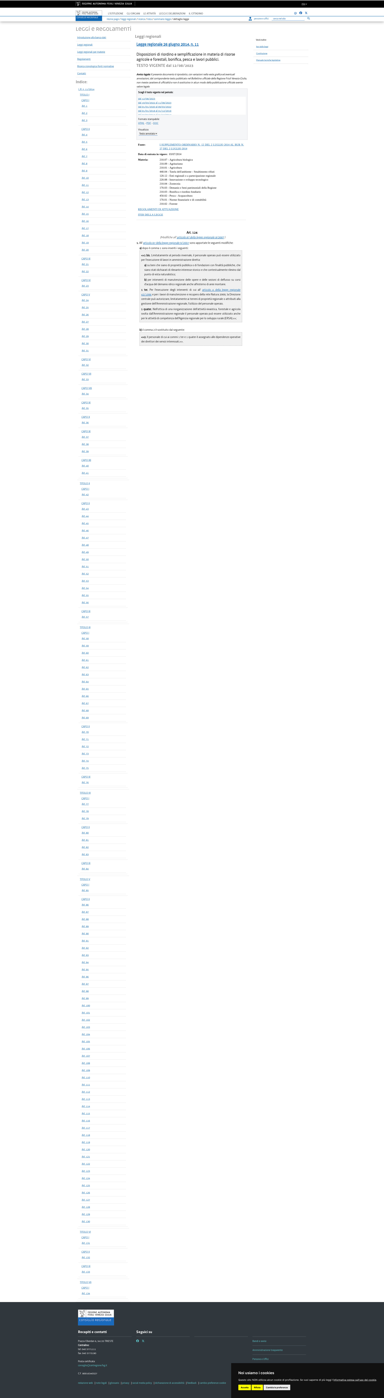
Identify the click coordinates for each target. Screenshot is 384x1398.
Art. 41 (85, 473)
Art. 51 (85, 566)
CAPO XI (85, 431)
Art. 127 (86, 1199)
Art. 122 (86, 1163)
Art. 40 (85, 465)
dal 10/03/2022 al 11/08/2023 (154, 102)
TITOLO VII (85, 1282)
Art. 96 (85, 976)
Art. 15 (85, 213)
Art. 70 (85, 732)
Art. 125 (86, 1185)
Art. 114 (86, 1106)
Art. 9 (84, 170)
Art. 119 (86, 1142)
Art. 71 (85, 739)
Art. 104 (86, 1034)
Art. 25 (85, 307)
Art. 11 (85, 185)
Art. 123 (86, 1171)
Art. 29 (85, 336)
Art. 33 (85, 379)
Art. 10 (85, 177)
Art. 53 (85, 580)
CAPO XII (86, 460)
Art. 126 (86, 1192)
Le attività (149, 13)
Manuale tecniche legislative (268, 60)
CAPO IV (86, 280)
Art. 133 (86, 1271)
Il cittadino (196, 13)
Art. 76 (85, 782)
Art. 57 (85, 616)
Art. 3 (84, 120)
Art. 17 (85, 228)
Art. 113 (86, 1099)
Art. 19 (85, 242)
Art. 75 (85, 768)
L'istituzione (115, 13)
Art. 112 (86, 1091)
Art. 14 (85, 206)
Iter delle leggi (262, 46)
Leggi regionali (85, 44)
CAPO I (85, 100)
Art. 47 (85, 537)
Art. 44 (85, 516)
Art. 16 (85, 221)
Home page (113, 19)
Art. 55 (85, 595)
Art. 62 (85, 667)
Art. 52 (85, 573)
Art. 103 (86, 1027)
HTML (141, 123)
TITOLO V (85, 879)
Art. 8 (84, 163)
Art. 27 (85, 321)
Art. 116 (86, 1120)
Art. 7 (84, 156)
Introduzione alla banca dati (91, 37)
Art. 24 (85, 300)
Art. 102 (86, 1020)
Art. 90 (85, 933)
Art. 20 (85, 249)
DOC (155, 123)
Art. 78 (85, 811)
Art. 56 (85, 602)
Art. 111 (86, 1084)
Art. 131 (86, 1243)
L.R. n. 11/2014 (86, 89)
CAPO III (85, 258)
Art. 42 (85, 494)
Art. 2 (84, 113)
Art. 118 (86, 1135)
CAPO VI (86, 359)
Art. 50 (85, 559)
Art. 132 (86, 1257)
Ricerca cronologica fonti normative (95, 66)
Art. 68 (85, 710)
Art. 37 (85, 437)
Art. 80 (85, 832)
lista (149, 19)
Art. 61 (85, 660)
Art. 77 (85, 804)
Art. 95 (85, 969)
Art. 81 (85, 840)
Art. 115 (86, 1113)
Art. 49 (85, 552)
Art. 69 (85, 717)
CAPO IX (85, 402)
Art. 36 (85, 422)
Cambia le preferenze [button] (277, 1387)
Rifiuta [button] (257, 1387)
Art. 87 (85, 912)
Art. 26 (85, 314)
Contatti (81, 73)
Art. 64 (85, 681)
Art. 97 (85, 984)
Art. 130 (86, 1221)
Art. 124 (86, 1178)
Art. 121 (86, 1156)
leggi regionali (128, 19)
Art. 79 (85, 818)
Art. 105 (86, 1041)
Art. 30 (85, 343)
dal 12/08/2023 (146, 98)
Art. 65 (85, 688)
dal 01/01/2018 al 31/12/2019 (154, 110)
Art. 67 (85, 703)
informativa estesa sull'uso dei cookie (354, 1379)
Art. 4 (84, 134)
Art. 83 (85, 854)
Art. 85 (85, 890)
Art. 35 (85, 408)
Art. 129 (86, 1214)
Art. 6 (84, 149)
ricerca (141, 19)
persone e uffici (261, 18)
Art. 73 (85, 753)
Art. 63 (85, 674)
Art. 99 (85, 998)
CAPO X (85, 417)
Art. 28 (85, 329)
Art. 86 (85, 904)
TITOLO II (85, 483)
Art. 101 (86, 1012)
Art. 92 (85, 948)
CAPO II (85, 129)
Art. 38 (85, 444)
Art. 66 (85, 696)
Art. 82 (85, 847)
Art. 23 (85, 285)
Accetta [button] (245, 1387)
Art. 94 (85, 962)
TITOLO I (84, 94)
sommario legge (162, 19)
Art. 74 (85, 760)
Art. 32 (85, 365)
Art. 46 (85, 530)
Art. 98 (85, 991)
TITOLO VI (85, 1232)
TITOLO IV (85, 793)
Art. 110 (86, 1077)
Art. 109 (86, 1070)
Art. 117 (86, 1127)
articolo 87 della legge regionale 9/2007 (200, 237)
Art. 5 (84, 141)
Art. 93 (85, 955)
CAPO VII (86, 373)
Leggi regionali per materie (91, 52)
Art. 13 (85, 199)
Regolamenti (84, 59)
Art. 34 (85, 393)
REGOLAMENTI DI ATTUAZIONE (158, 209)
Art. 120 (86, 1149)
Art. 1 (84, 106)
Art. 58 (85, 638)
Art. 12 (85, 192)
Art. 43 (85, 509)
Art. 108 (86, 1063)
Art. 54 (85, 588)
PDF (148, 123)
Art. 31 (85, 350)
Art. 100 (86, 1005)
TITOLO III (85, 627)
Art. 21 (85, 264)
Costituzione (261, 53)
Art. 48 (85, 545)
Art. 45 (85, 523)
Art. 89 (85, 926)
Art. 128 (86, 1207)
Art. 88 (85, 919)
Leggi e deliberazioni (172, 13)
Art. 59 (85, 645)
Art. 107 (86, 1055)
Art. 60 (85, 652)
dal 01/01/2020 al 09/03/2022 (154, 106)
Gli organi (133, 13)
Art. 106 (86, 1048)
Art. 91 (85, 940)
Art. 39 (85, 451)
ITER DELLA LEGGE (150, 214)
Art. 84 (85, 868)
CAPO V (85, 294)
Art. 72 (85, 746)
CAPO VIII (86, 388)
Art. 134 (86, 1293)
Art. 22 (85, 271)
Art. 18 (85, 235)
